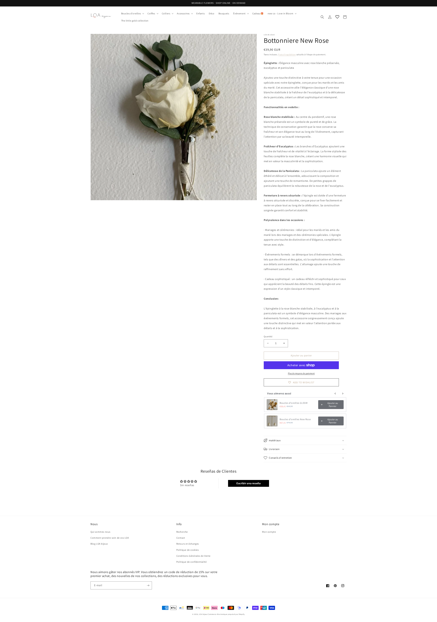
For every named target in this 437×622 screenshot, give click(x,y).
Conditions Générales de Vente (193, 555)
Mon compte (269, 531)
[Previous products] (335, 393)
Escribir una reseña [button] (248, 483)
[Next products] (343, 393)
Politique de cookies (187, 549)
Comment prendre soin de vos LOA (109, 537)
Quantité (268, 336)
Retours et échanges (187, 543)
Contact (180, 537)
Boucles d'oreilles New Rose (295, 419)
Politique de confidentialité (191, 561)
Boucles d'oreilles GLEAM (293, 402)
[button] (132, 13)
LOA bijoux (203, 614)
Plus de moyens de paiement (301, 373)
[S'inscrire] (148, 585)
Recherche (182, 531)
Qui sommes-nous (100, 531)
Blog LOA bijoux (99, 543)
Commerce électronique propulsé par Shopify (226, 614)
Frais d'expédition (287, 54)
